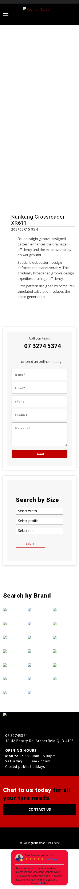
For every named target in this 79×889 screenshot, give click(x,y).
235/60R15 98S (17, 140)
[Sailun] (64, 637)
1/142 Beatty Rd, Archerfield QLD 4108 (39, 740)
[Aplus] (14, 610)
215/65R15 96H (56, 140)
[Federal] (14, 665)
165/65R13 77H (56, 157)
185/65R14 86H (17, 157)
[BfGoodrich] (14, 623)
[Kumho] (39, 651)
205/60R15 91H (17, 181)
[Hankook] (14, 692)
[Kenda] (39, 637)
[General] (14, 678)
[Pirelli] (64, 623)
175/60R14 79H (56, 175)
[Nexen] (64, 610)
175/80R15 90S (56, 192)
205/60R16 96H (56, 204)
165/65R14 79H (56, 163)
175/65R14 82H (56, 181)
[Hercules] (39, 610)
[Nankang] (39, 692)
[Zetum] (64, 678)
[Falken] (14, 651)
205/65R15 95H (17, 187)
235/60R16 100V (18, 145)
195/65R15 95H (17, 175)
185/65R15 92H (17, 163)
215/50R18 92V (17, 192)
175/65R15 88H (56, 187)
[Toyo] (64, 665)
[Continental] (14, 637)
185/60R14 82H (56, 198)
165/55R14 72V (56, 151)
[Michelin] (39, 678)
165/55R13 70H (56, 145)
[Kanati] (39, 623)
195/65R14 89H (17, 169)
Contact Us (39, 809)
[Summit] (64, 651)
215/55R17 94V (17, 198)
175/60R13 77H (56, 169)
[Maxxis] (39, 665)
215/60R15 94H (17, 204)
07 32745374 (16, 735)
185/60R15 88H (17, 151)
